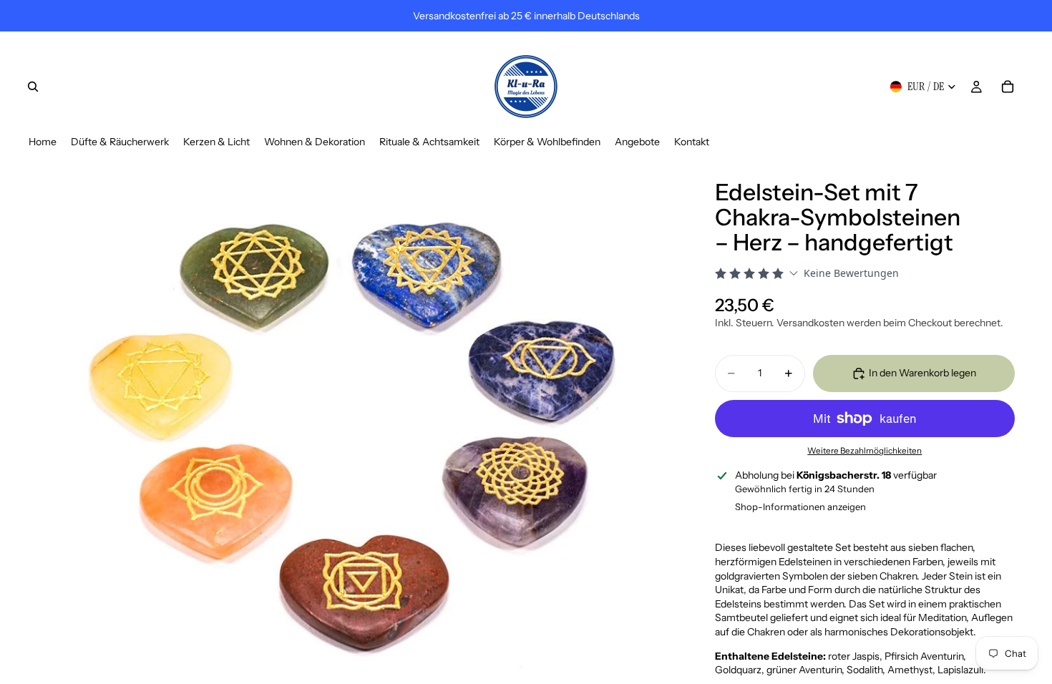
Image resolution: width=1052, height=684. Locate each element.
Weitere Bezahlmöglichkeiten (864, 451)
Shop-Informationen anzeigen (800, 506)
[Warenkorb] (1007, 86)
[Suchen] (33, 86)
